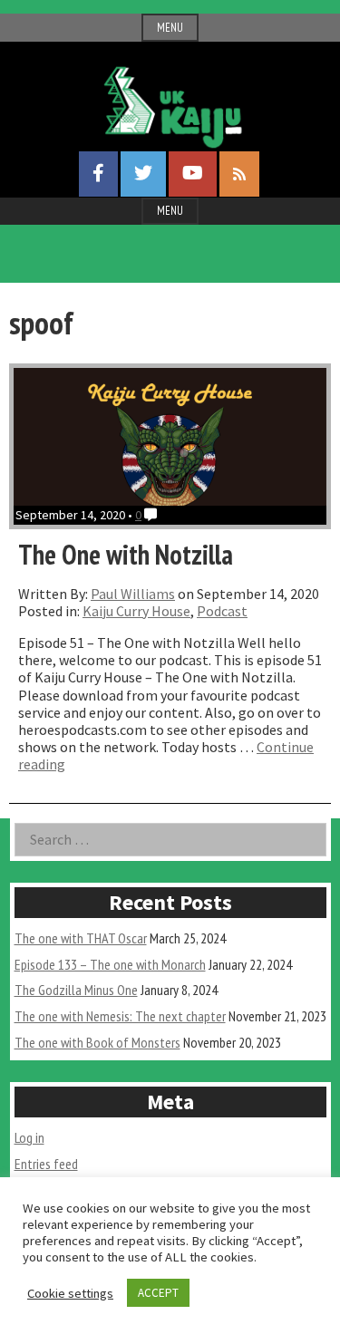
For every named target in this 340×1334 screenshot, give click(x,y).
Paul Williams (133, 594)
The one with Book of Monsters (97, 1042)
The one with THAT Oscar (81, 938)
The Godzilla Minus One (76, 990)
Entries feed (46, 1164)
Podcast (222, 611)
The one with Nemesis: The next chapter (120, 1016)
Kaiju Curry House (136, 611)
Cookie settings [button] (70, 1293)
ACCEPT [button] (158, 1292)
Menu (170, 27)
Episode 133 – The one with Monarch (110, 964)
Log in (29, 1137)
